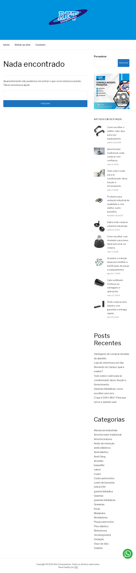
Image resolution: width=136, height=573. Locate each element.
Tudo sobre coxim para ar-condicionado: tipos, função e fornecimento (117, 178)
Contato (40, 44)
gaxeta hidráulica (103, 491)
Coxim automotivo (104, 478)
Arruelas (98, 460)
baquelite (99, 465)
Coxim (97, 474)
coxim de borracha (104, 482)
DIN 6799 (99, 486)
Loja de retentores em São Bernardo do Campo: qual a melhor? (109, 367)
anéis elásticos (102, 447)
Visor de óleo (101, 543)
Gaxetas (98, 495)
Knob (97, 508)
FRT (76, 567)
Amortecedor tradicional (107, 434)
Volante (98, 548)
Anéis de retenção (104, 443)
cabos (97, 469)
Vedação (99, 539)
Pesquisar (100, 56)
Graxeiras (99, 504)
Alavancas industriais (105, 430)
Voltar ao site (23, 44)
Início (6, 44)
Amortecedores (103, 439)
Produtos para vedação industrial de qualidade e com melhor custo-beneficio (118, 204)
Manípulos (99, 513)
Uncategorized (102, 534)
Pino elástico (101, 526)
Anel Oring (100, 456)
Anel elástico (101, 452)
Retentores (100, 530)
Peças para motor (104, 521)
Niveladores (101, 517)
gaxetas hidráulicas (104, 500)
